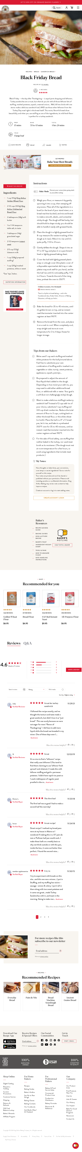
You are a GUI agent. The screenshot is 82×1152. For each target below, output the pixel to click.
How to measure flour (42, 554)
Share (48, 145)
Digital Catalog (8, 1083)
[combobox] (36, 689)
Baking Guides (29, 1089)
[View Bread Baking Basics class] (55, 293)
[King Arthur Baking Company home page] (5, 9)
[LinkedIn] (42, 1044)
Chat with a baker (62, 545)
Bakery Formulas (51, 1103)
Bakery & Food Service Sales (50, 1089)
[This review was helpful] (68, 745)
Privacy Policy (36, 1136)
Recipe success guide (42, 529)
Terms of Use (47, 1136)
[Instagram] (51, 1040)
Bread (36, 72)
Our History (70, 1102)
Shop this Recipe (15, 186)
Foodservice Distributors (49, 1099)
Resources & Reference (49, 1107)
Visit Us (69, 1096)
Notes (64, 145)
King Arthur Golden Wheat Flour (16, 199)
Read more (34, 738)
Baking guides (42, 534)
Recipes (29, 72)
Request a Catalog (6, 1087)
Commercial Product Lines (50, 1094)
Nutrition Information (15, 282)
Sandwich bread (48, 72)
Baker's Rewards (9, 1113)
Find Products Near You (71, 1092)
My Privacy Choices (10, 1140)
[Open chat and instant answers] (75, 1145)
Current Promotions (7, 1093)
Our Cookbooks (29, 1107)
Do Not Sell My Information (63, 1136)
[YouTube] (46, 1044)
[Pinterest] (59, 1040)
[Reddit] (51, 1044)
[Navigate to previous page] (33, 917)
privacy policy (44, 956)
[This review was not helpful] (72, 745)
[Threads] (55, 1040)
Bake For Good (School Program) (71, 1111)
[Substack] (55, 1044)
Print (32, 145)
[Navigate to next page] (48, 917)
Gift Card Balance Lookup (8, 1109)
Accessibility (24, 1136)
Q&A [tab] (27, 643)
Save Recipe (16, 145)
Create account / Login (54, 498)
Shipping (6, 1100)
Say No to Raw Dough (29, 1096)
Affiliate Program (9, 1116)
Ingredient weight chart (43, 546)
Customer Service (9, 1097)
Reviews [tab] (13, 643)
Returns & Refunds (6, 1104)
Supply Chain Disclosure (9, 1136)
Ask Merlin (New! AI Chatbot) (30, 1111)
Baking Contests (30, 1103)
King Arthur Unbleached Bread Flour (16, 209)
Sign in (66, 7)
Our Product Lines (70, 1087)
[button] (44, 662)
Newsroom (70, 1115)
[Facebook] (42, 1040)
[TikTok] (46, 1040)
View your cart (71, 7)
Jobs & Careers (71, 1099)
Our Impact (70, 1105)
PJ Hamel (45, 85)
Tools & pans (41, 550)
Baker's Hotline (29, 1092)
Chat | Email (69, 1041)
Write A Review (73, 670)
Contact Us (70, 1119)
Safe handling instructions (42, 559)
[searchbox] (14, 689)
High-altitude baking (41, 537)
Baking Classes (29, 1100)
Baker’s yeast (41, 542)
